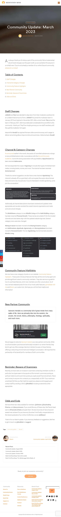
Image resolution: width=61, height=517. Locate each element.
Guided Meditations (22, 497)
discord (20, 429)
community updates (12, 429)
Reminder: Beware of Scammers (17, 93)
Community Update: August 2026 (14, 449)
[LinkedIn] (53, 500)
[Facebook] (57, 496)
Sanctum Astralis (26, 342)
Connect (5, 503)
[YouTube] (49, 496)
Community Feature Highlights (16, 86)
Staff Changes (11, 79)
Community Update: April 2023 (42, 439)
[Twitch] (54, 496)
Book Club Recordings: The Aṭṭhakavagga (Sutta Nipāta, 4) (20, 458)
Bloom (12, 287)
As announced (9, 153)
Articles (19, 505)
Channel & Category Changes (16, 83)
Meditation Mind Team (27, 36)
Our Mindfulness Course (21, 493)
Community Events (8, 492)
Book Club (5, 498)
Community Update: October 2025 (14, 453)
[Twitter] (48, 500)
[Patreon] (47, 496)
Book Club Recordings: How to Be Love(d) (16, 456)
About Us (5, 489)
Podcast (19, 502)
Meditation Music (21, 499)
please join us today (11, 68)
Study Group (6, 495)
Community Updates (30, 22)
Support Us (6, 501)
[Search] (51, 491)
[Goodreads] (56, 501)
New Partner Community (14, 90)
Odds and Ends (11, 96)
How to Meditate (21, 489)
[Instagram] (51, 500)
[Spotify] (52, 496)
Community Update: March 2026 (14, 451)
